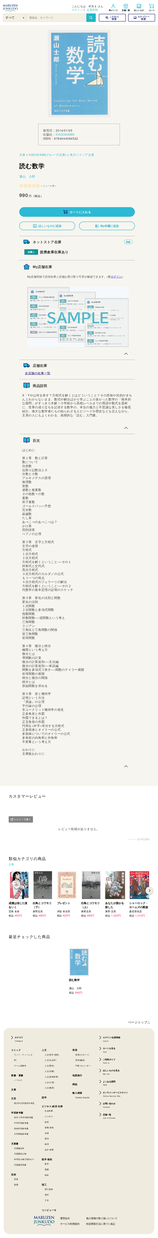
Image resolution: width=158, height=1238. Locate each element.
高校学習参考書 (21, 1128)
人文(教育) (49, 1087)
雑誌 (74, 1084)
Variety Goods (82, 1097)
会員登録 (92, 10)
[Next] (149, 890)
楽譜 (16, 1184)
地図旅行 (77, 1075)
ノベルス (18, 1080)
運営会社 (65, 1218)
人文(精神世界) (51, 1076)
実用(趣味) (80, 1060)
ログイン (77, 10)
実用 (74, 1050)
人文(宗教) (49, 1071)
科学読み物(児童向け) (24, 1159)
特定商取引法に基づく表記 (100, 1224)
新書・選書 (17, 1075)
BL (15, 1060)
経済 (47, 1144)
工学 (47, 1200)
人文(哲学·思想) (52, 1054)
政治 (47, 1138)
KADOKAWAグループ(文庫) (47, 155)
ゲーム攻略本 (20, 1065)
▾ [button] (23, 17)
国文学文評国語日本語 (24, 1103)
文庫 (22, 155)
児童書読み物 (20, 1153)
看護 (47, 1169)
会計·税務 (49, 1149)
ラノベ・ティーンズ (23, 1054)
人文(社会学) (50, 1060)
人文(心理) (49, 1082)
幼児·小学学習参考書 (23, 1117)
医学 (47, 1163)
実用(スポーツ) (82, 1054)
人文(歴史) (49, 1065)
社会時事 (49, 1110)
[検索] (91, 17)
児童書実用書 (20, 1164)
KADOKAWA (65, 134)
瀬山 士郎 (27, 176)
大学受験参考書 (21, 1134)
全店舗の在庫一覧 (37, 373)
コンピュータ (49, 1210)
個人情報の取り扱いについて (102, 1218)
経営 (47, 1122)
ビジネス (49, 1116)
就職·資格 (49, 1127)
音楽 (16, 1179)
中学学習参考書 (21, 1123)
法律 (47, 1133)
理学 (47, 1194)
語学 (44, 1097)
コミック (16, 1050)
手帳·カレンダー (82, 1065)
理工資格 (49, 1189)
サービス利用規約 (69, 1224)
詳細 (128, 241)
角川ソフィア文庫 (82, 155)
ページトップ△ (139, 1022)
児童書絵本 (19, 1148)
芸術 (13, 1174)
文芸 (13, 1098)
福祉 (47, 1175)
